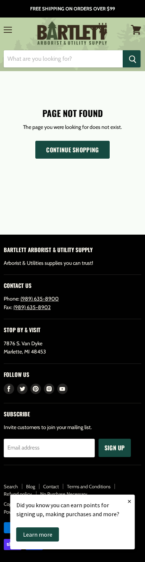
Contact (51, 486)
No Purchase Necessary (63, 494)
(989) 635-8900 (39, 298)
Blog (30, 486)
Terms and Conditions (88, 486)
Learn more (37, 534)
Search (11, 486)
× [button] (129, 501)
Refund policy (18, 494)
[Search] (132, 58)
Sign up (114, 447)
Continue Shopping (72, 149)
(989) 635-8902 (32, 307)
